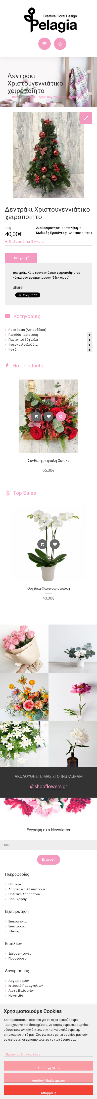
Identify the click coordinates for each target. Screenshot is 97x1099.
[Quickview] (61, 416)
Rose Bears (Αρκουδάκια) (27, 330)
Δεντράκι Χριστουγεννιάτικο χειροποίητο (54, 97)
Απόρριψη (48, 1093)
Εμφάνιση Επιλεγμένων (23, 1054)
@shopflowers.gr (48, 786)
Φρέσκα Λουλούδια (23, 344)
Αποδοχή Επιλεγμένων (48, 1080)
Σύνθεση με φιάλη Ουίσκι (48, 461)
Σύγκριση (38, 241)
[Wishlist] (48, 416)
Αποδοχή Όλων (48, 1068)
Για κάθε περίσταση (23, 334)
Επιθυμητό (17, 241)
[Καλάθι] (36, 416)
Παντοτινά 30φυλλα (23, 339)
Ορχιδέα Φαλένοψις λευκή (48, 588)
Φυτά (12, 349)
